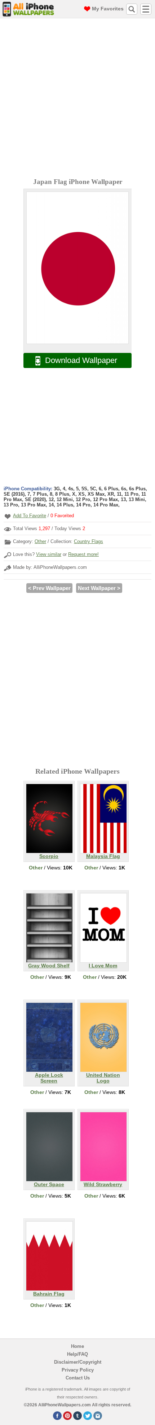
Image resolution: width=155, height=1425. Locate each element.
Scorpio (48, 856)
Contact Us (78, 1378)
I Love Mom (103, 965)
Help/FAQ (77, 1354)
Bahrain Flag (49, 1294)
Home (77, 1346)
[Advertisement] (77, 99)
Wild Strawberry (103, 1184)
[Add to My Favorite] (8, 516)
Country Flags (88, 541)
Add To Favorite (29, 515)
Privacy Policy (78, 1370)
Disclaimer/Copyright (77, 1362)
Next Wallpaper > (99, 588)
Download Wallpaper (81, 360)
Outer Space (49, 1184)
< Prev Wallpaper (49, 588)
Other (40, 541)
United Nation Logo (103, 1078)
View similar (48, 554)
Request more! (83, 554)
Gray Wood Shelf (49, 965)
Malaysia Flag (103, 856)
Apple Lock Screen (49, 1078)
